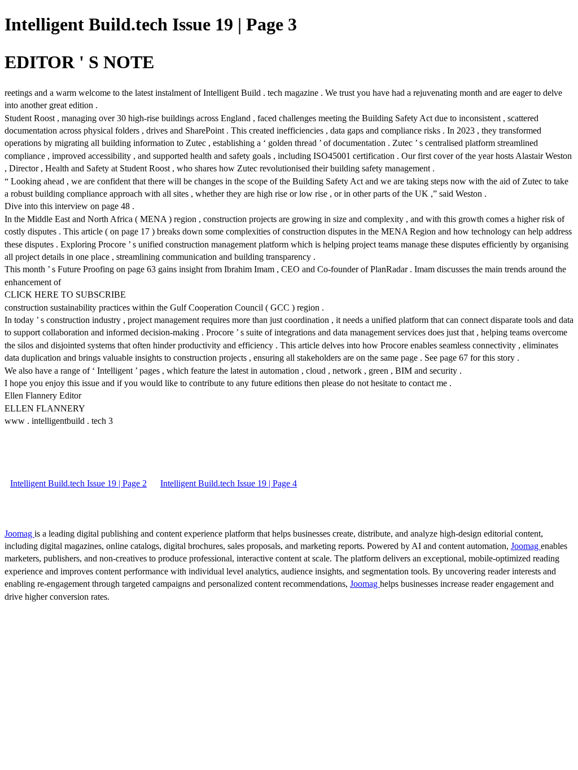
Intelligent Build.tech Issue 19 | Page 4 (228, 483)
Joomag (19, 533)
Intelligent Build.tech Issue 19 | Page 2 (78, 483)
